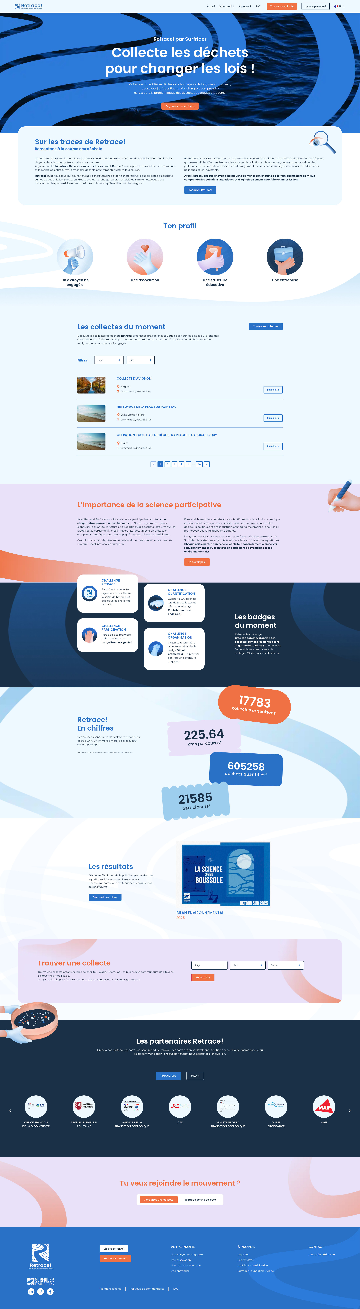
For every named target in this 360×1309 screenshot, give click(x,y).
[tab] (168, 1076)
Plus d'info (273, 389)
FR (340, 6)
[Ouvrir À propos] (250, 6)
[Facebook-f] (50, 1291)
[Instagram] (40, 1291)
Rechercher (203, 977)
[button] (10, 1111)
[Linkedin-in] (31, 1291)
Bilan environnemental (200, 912)
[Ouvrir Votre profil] (233, 6)
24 (199, 464)
